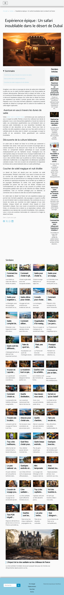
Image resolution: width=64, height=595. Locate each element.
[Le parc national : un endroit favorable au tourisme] (11, 459)
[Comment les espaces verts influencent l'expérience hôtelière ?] (54, 215)
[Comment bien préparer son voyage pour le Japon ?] (52, 291)
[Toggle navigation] (5, 3)
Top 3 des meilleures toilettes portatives (11, 445)
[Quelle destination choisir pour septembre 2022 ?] (25, 388)
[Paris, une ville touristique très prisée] (39, 339)
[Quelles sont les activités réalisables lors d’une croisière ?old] (38, 364)
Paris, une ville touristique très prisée (39, 348)
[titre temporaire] (39, 459)
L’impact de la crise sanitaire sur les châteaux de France (28, 562)
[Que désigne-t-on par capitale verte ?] (52, 507)
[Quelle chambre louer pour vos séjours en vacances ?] (39, 412)
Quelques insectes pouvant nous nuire (52, 445)
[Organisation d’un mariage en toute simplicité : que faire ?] (39, 315)
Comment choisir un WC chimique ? (11, 398)
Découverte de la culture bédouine (14, 78)
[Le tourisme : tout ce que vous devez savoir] (25, 364)
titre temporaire (38, 467)
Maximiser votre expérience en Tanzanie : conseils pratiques (54, 192)
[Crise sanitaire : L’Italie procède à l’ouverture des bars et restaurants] (25, 483)
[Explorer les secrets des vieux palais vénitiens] (54, 114)
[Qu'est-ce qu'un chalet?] (52, 388)
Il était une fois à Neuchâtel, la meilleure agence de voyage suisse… (54, 156)
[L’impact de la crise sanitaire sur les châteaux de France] (32, 544)
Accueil (5, 11)
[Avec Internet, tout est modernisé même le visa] (52, 459)
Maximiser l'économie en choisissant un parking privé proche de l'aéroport (54, 89)
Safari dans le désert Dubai (15, 117)
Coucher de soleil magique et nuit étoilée (16, 82)
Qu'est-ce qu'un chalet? (53, 395)
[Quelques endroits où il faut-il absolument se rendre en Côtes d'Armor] (25, 459)
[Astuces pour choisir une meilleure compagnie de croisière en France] (25, 412)
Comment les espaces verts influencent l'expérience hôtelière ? (54, 225)
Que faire (32, 589)
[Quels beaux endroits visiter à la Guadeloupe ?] (39, 436)
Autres (12, 11)
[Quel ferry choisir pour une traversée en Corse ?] (25, 436)
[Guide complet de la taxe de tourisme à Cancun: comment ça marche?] (11, 315)
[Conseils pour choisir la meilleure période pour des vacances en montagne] (39, 291)
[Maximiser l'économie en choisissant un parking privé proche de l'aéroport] (54, 78)
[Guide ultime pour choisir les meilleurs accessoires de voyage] (25, 291)
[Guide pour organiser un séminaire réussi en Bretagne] (11, 291)
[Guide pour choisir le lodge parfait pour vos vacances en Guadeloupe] (39, 267)
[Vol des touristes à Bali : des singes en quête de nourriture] (52, 483)
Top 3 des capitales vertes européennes (39, 493)
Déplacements (32, 586)
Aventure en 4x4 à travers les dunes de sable (18, 75)
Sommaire (10, 71)
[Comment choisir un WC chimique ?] (11, 388)
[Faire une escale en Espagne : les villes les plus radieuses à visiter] (52, 412)
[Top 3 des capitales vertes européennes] (39, 483)
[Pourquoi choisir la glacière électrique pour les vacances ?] (52, 339)
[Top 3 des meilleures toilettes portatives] (11, 436)
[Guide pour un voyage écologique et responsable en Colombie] (52, 267)
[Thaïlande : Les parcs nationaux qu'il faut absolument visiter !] (52, 315)
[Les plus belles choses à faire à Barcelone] (39, 507)
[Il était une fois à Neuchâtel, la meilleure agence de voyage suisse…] (54, 145)
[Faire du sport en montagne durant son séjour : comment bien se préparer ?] (26, 339)
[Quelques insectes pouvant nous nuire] (52, 436)
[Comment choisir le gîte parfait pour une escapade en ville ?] (25, 267)
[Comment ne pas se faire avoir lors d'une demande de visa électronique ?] (52, 364)
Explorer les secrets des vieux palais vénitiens (54, 122)
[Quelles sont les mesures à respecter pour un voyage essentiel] (27, 507)
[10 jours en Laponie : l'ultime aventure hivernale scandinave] (11, 364)
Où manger (32, 584)
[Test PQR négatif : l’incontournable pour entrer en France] (13, 508)
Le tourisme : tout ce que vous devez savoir (25, 373)
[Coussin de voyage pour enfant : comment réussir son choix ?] (11, 483)
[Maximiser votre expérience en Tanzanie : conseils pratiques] (54, 182)
